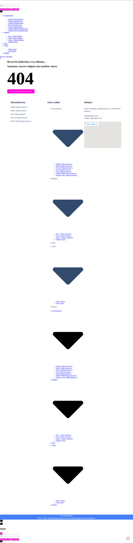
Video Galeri (12, 49)
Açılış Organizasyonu (15, 27)
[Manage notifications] (128, 538)
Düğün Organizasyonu (15, 19)
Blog (5, 44)
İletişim (6, 53)
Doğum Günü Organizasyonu (18, 30)
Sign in (2, 56)
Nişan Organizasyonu (15, 21)
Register (9, 56)
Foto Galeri (12, 51)
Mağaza (6, 32)
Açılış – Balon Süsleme (16, 40)
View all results (5, 9)
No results (15, 9)
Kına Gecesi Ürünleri (15, 38)
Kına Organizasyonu (15, 25)
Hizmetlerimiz (8, 15)
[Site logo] (9, 3)
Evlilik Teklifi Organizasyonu (18, 29)
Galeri (6, 45)
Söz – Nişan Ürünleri (15, 36)
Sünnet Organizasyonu (15, 23)
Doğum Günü (12, 42)
